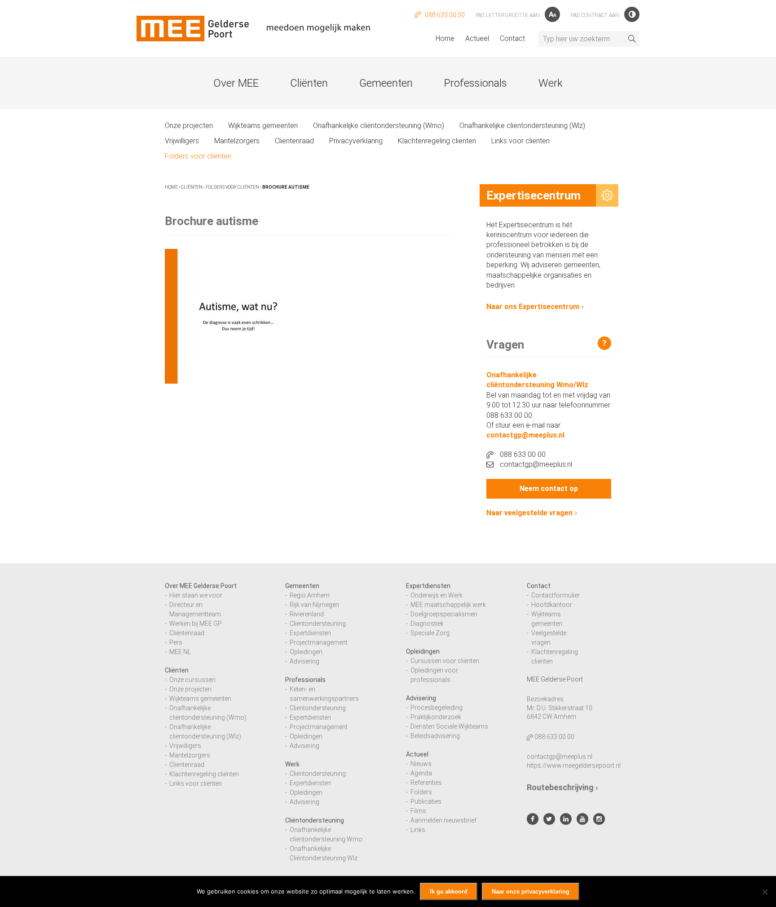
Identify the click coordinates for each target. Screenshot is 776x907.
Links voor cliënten (520, 141)
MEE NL (180, 651)
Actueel (477, 38)
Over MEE (236, 83)
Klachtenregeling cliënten (437, 141)
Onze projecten (189, 125)
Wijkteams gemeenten (263, 125)
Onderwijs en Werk (436, 595)
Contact (512, 38)
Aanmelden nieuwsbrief (443, 820)
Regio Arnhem (310, 595)
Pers (175, 642)
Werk (550, 83)
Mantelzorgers (237, 141)
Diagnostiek (427, 623)
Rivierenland (307, 614)
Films (418, 810)
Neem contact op (549, 488)
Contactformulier (555, 595)
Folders (421, 792)
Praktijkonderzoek (435, 717)
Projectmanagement (319, 642)
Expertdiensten (310, 633)
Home (445, 38)
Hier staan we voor (195, 595)
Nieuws (421, 763)
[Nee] (764, 891)
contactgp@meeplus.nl (525, 435)
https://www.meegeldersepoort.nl (574, 765)
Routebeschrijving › (562, 787)
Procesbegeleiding (436, 707)
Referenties (426, 782)
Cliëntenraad (294, 141)
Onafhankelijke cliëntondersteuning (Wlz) (522, 125)
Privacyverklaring (356, 141)
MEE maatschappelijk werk (448, 604)
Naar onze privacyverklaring (530, 891)
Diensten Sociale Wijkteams (449, 726)
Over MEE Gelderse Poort (201, 585)
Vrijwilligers (182, 141)
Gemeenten (386, 83)
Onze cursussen (192, 679)
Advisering (304, 661)
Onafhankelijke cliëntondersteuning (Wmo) (378, 125)
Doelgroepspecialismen (443, 614)
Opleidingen (306, 651)
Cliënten (309, 83)
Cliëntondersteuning (318, 623)
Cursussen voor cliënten (444, 660)
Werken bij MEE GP (195, 623)
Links (417, 829)
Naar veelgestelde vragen (529, 513)
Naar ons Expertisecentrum (532, 306)
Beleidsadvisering (435, 735)
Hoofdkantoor (551, 604)
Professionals (475, 83)
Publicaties (425, 801)
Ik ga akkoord (448, 891)
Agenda (421, 773)
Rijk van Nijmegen (314, 604)
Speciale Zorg (430, 633)
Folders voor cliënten (198, 156)
